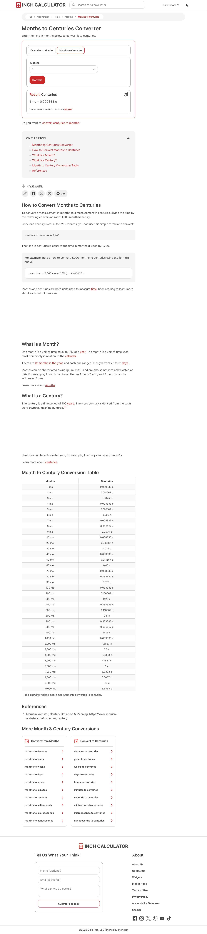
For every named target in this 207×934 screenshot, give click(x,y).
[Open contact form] (126, 94)
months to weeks (35, 766)
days (125, 363)
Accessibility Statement (146, 903)
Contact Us (138, 870)
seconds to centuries (86, 797)
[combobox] (111, 5)
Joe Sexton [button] (36, 185)
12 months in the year (49, 363)
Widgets (137, 877)
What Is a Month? (43, 155)
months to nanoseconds (39, 820)
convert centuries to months (60, 122)
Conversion (43, 16)
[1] (65, 407)
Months (69, 16)
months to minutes (36, 789)
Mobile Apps (139, 883)
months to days (34, 774)
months (50, 385)
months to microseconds (39, 812)
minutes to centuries (86, 789)
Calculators (169, 5)
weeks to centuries (85, 766)
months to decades (36, 751)
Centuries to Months (41, 50)
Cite (63, 193)
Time (57, 16)
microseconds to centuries (89, 812)
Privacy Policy (140, 896)
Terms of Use (140, 890)
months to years (34, 759)
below (68, 109)
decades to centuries (86, 751)
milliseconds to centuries (88, 805)
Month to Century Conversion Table (55, 165)
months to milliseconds (38, 805)
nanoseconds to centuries (89, 820)
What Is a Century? (44, 160)
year (82, 351)
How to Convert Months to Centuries (56, 150)
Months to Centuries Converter (52, 144)
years (70, 403)
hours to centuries (84, 782)
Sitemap (137, 909)
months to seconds (36, 797)
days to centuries (84, 774)
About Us (137, 864)
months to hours (34, 782)
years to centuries (84, 759)
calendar (70, 356)
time (94, 289)
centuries (51, 462)
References (39, 170)
